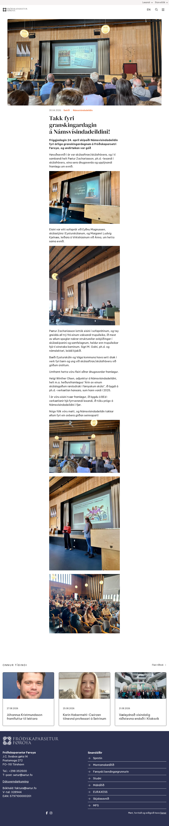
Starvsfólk (160, 2)
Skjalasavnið (101, 798)
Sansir (163, 813)
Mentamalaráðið (103, 765)
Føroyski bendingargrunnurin (111, 771)
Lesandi (146, 2)
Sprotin (97, 758)
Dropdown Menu (163, 9)
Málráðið (98, 785)
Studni (97, 778)
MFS (96, 805)
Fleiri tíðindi (157, 665)
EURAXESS (100, 792)
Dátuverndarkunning (16, 781)
